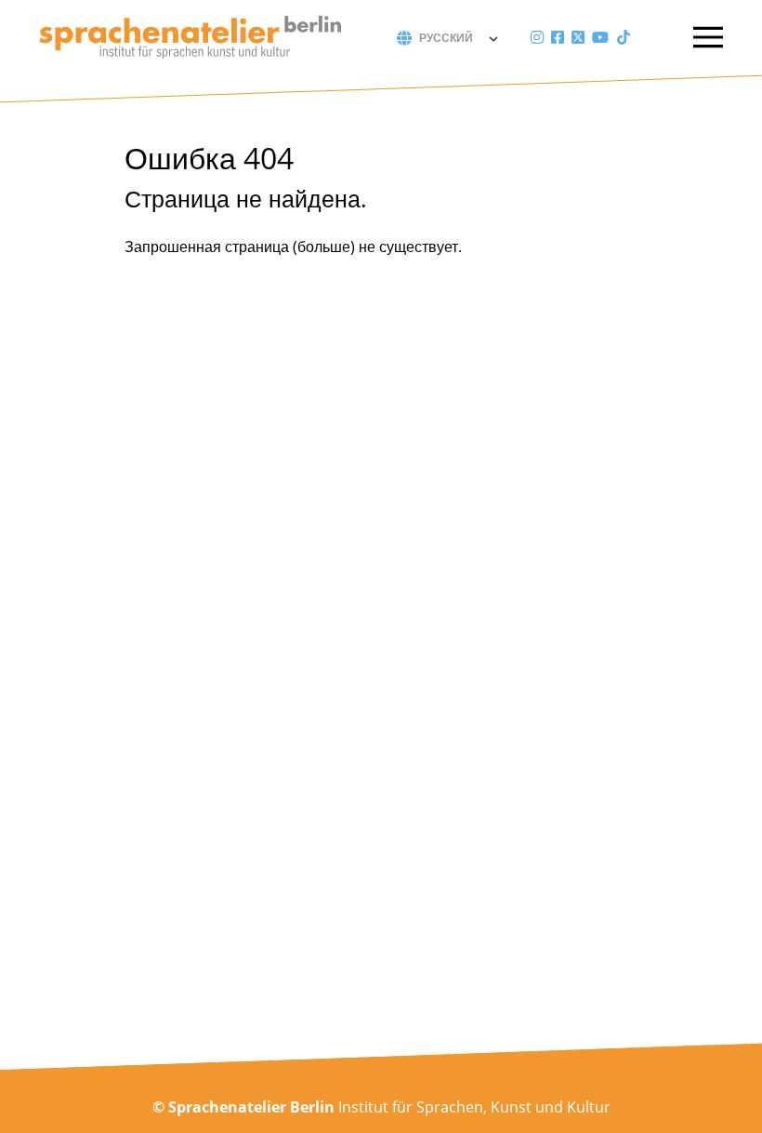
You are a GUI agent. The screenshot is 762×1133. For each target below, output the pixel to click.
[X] (578, 37)
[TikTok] (623, 37)
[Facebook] (557, 37)
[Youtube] (600, 37)
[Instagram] (537, 37)
